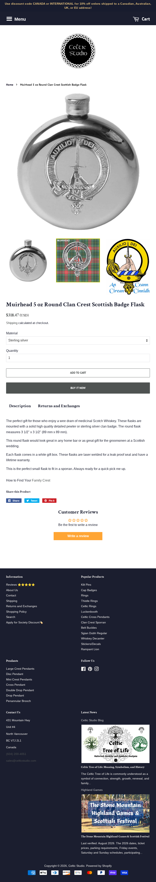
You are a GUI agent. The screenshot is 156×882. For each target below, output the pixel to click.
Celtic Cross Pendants (95, 617)
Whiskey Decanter (92, 638)
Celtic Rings (88, 606)
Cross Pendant (15, 684)
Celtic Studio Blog (92, 720)
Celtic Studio (76, 865)
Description (20, 406)
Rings (84, 595)
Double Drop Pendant (20, 690)
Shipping (11, 323)
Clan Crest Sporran (93, 622)
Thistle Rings (89, 600)
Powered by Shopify (99, 865)
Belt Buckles (89, 627)
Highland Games (92, 789)
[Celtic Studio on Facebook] (83, 669)
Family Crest (41, 480)
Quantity (12, 350)
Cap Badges (89, 590)
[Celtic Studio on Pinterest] (90, 669)
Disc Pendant (14, 674)
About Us (12, 590)
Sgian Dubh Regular (94, 633)
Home (9, 84)
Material (12, 333)
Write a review (78, 536)
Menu (19, 19)
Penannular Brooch (18, 701)
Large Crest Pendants (20, 668)
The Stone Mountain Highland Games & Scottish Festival (115, 836)
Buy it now (78, 388)
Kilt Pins (86, 584)
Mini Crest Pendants (19, 679)
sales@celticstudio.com (21, 760)
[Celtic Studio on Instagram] (96, 669)
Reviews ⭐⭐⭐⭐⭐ (20, 584)
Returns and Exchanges (59, 406)
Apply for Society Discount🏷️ (24, 622)
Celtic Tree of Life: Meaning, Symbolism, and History (112, 767)
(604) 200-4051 (16, 754)
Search (10, 617)
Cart (145, 19)
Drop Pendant (15, 695)
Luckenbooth (89, 611)
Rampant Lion (90, 649)
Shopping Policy (16, 611)
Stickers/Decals (91, 644)
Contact (11, 595)
